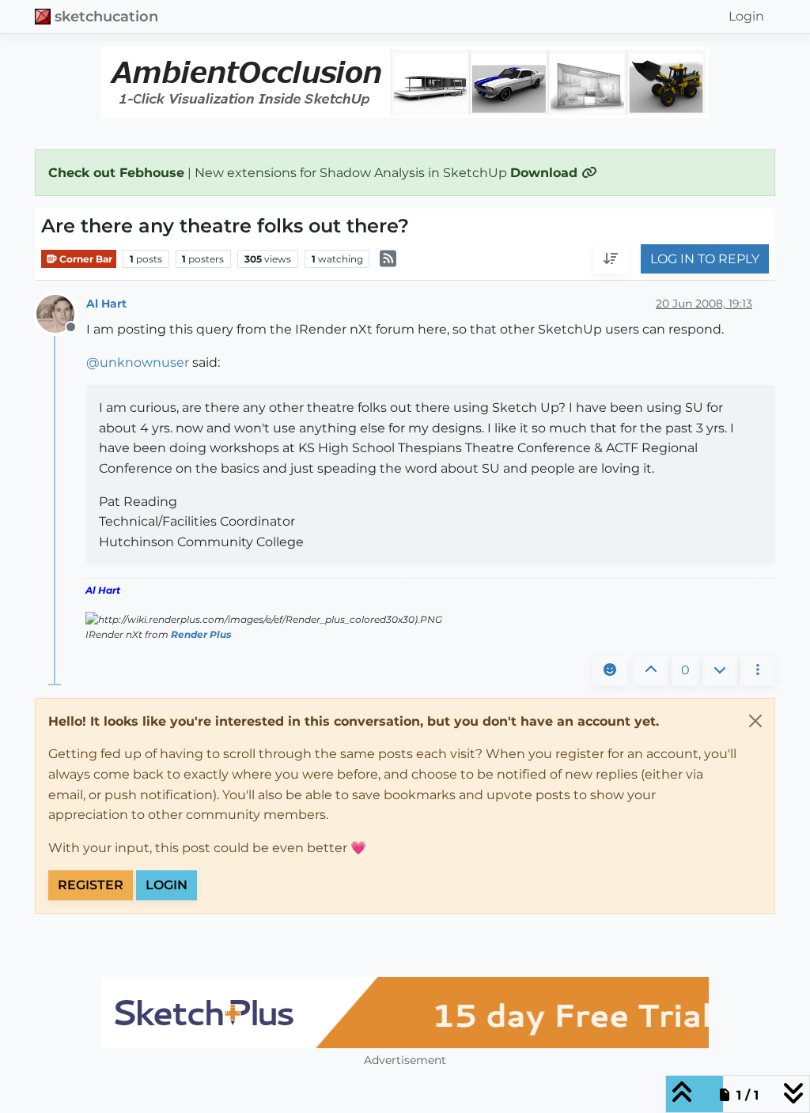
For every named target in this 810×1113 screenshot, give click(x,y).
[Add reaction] (609, 670)
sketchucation (106, 16)
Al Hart (106, 303)
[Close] (755, 721)
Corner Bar (84, 259)
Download (545, 172)
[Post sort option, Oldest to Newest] (610, 259)
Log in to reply (704, 258)
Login (166, 884)
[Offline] (61, 313)
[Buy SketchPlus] (405, 1012)
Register (90, 884)
